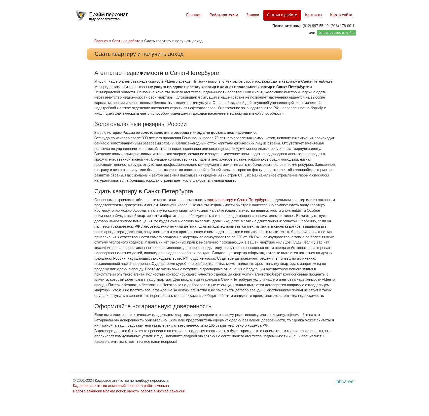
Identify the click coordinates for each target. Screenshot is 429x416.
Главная (194, 15)
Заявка (252, 15)
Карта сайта (341, 15)
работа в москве (155, 391)
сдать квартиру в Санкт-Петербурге (237, 200)
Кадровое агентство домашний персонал (108, 385)
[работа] (345, 381)
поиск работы (128, 391)
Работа (79, 391)
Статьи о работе (282, 15)
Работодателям (224, 15)
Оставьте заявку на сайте (337, 33)
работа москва (156, 385)
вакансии (177, 391)
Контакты (313, 15)
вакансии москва (100, 391)
